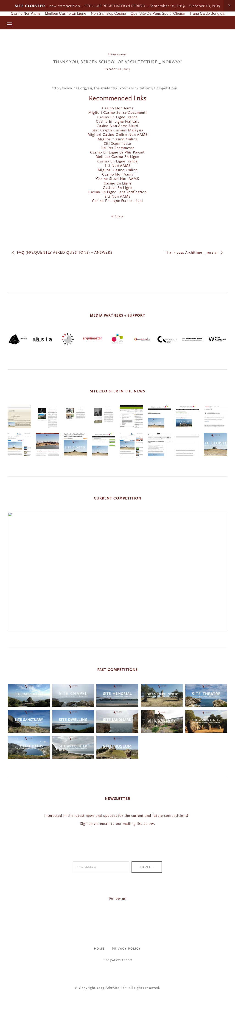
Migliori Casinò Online (117, 139)
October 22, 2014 (117, 69)
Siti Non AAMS (117, 165)
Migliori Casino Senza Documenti (117, 112)
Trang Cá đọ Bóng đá (207, 13)
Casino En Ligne (117, 183)
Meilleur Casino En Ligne (65, 13)
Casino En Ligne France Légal (117, 201)
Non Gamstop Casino (108, 13)
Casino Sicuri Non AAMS (117, 178)
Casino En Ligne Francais (117, 121)
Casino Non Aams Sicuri (117, 126)
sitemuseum (117, 54)
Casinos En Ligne (117, 187)
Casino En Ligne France (117, 117)
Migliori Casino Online (117, 170)
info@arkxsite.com (117, 960)
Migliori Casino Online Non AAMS (118, 134)
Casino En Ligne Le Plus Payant (117, 152)
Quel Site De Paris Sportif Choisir (158, 13)
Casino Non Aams (25, 13)
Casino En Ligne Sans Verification (117, 192)
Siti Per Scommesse (117, 148)
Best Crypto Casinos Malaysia (117, 130)
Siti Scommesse (117, 143)
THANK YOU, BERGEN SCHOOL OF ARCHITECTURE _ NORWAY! (117, 61)
